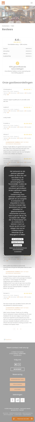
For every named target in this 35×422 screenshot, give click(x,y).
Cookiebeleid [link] (17, 251)
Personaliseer (17, 245)
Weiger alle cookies (17, 242)
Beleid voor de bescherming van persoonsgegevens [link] (18, 248)
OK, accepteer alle (17, 239)
